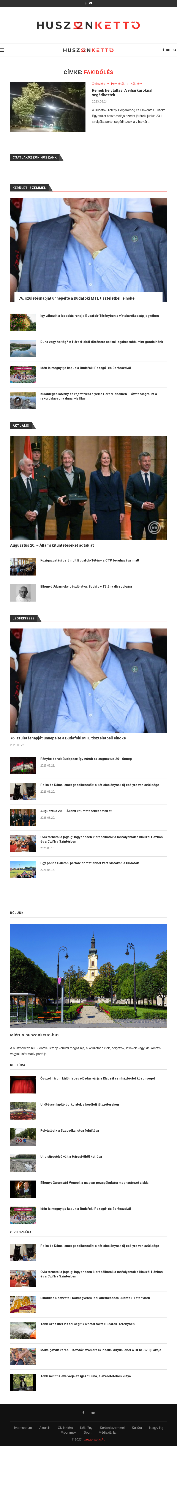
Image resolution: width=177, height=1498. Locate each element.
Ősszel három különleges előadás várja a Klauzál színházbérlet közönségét (97, 1078)
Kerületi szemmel (112, 1428)
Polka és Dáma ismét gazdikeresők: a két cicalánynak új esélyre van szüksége (99, 785)
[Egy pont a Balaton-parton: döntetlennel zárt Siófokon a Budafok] (23, 869)
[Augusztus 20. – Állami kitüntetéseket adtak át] (23, 817)
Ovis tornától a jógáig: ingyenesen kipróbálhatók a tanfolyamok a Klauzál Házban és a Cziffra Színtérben (101, 839)
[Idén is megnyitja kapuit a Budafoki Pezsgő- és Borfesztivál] (23, 374)
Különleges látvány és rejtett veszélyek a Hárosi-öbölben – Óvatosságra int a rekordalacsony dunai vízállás (98, 396)
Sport (87, 1432)
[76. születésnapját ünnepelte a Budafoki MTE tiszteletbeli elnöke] (88, 680)
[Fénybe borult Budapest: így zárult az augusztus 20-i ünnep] (23, 765)
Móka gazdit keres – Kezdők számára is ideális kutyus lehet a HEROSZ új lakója (100, 1350)
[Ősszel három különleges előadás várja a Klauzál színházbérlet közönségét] (23, 1085)
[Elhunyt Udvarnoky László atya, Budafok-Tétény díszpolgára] (23, 593)
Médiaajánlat (107, 1432)
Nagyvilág (156, 1428)
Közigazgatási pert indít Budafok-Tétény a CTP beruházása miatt (89, 560)
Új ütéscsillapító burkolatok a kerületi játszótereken (79, 1104)
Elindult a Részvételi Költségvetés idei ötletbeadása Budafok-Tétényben (95, 1298)
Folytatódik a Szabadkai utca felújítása (69, 1130)
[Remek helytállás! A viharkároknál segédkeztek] (47, 107)
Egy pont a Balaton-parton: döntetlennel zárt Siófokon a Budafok (89, 863)
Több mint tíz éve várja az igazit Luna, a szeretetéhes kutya (85, 1376)
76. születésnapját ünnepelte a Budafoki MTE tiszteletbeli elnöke (68, 738)
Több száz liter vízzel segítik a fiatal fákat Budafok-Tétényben (87, 1324)
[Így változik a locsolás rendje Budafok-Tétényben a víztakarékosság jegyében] (23, 322)
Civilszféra (98, 83)
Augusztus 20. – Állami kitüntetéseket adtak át (76, 811)
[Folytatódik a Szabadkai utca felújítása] (23, 1137)
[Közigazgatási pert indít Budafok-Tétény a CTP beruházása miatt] (23, 567)
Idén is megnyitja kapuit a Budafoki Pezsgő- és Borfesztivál (85, 368)
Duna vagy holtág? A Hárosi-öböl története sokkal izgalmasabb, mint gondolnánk (101, 342)
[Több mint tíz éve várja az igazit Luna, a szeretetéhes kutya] (23, 1382)
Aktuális (45, 1428)
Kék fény (136, 83)
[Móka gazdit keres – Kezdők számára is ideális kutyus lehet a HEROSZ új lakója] (23, 1356)
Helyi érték (118, 83)
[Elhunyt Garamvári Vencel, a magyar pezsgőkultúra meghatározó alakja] (23, 1189)
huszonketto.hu (94, 1439)
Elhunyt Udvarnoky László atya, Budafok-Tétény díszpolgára (86, 586)
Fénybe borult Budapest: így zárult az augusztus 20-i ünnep (86, 759)
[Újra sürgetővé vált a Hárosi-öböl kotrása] (23, 1163)
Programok (68, 1432)
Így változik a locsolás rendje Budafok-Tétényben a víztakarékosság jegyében (99, 316)
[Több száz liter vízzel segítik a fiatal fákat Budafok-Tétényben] (23, 1330)
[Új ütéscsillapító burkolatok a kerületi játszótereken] (23, 1111)
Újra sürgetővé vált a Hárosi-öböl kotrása (71, 1157)
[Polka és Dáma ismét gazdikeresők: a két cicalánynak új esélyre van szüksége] (23, 791)
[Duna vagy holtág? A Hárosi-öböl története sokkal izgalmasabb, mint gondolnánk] (23, 348)
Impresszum (23, 1428)
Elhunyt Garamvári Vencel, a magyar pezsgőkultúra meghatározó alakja (94, 1183)
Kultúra (137, 1428)
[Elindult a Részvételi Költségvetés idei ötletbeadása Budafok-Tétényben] (23, 1304)
